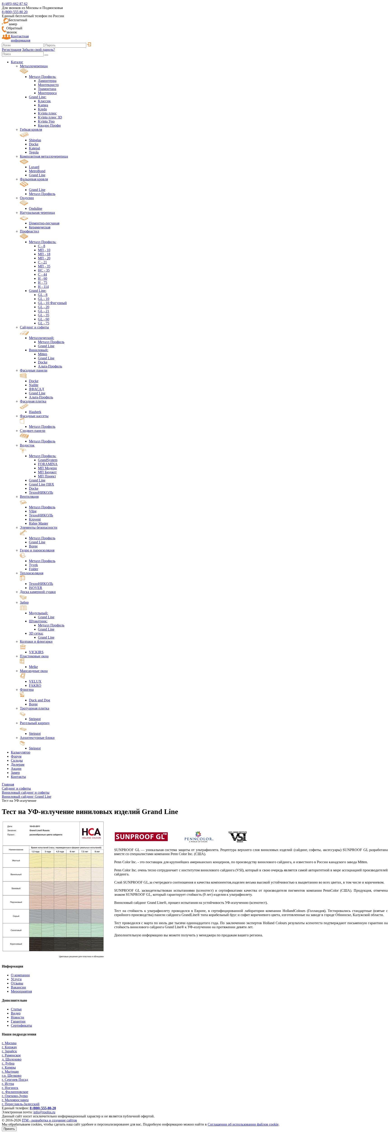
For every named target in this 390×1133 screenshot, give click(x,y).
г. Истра (8, 1084)
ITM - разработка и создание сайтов (49, 1120)
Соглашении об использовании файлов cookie (243, 1124)
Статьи (16, 1009)
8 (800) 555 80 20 (15, 12)
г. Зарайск (9, 1051)
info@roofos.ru (44, 1112)
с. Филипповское (15, 1092)
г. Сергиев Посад (15, 1080)
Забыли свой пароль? (38, 49)
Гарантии (18, 1021)
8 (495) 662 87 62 (15, 4)
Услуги (16, 979)
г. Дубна (8, 1063)
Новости (17, 1017)
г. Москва (9, 1043)
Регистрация (11, 49)
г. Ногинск (10, 1088)
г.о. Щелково (11, 1075)
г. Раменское (11, 1055)
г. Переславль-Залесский (20, 1104)
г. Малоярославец (15, 1100)
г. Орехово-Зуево (15, 1096)
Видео (16, 1013)
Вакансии (18, 987)
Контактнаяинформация (20, 38)
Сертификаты (21, 1025)
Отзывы (17, 983)
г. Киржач (9, 1047)
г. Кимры (9, 1067)
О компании (20, 975)
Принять (9, 1129)
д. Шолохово (11, 1059)
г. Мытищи (10, 1071)
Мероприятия (21, 991)
